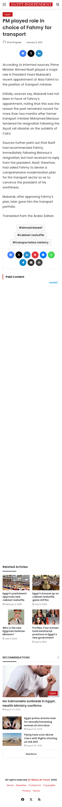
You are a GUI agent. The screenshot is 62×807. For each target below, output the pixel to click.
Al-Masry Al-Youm (39, 779)
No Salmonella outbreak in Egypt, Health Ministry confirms (29, 703)
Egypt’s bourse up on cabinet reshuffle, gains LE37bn (45, 597)
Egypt (7, 14)
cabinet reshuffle (32, 235)
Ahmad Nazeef (32, 228)
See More (31, 754)
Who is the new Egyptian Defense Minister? (14, 631)
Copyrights (49, 785)
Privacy (26, 790)
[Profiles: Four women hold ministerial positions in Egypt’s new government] (45, 617)
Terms (36, 790)
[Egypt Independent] (31, 4)
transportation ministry (32, 242)
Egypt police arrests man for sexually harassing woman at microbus (40, 721)
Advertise (21, 785)
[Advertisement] (31, 424)
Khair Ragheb (14, 42)
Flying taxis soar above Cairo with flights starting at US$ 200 (40, 738)
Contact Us (35, 785)
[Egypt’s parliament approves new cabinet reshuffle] (16, 582)
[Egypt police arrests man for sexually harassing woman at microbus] (12, 722)
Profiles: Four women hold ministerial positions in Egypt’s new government (45, 632)
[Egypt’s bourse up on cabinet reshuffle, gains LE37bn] (45, 582)
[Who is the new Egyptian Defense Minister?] (16, 617)
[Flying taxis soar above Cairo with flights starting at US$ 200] (12, 739)
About (10, 785)
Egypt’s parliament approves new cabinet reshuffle (15, 597)
